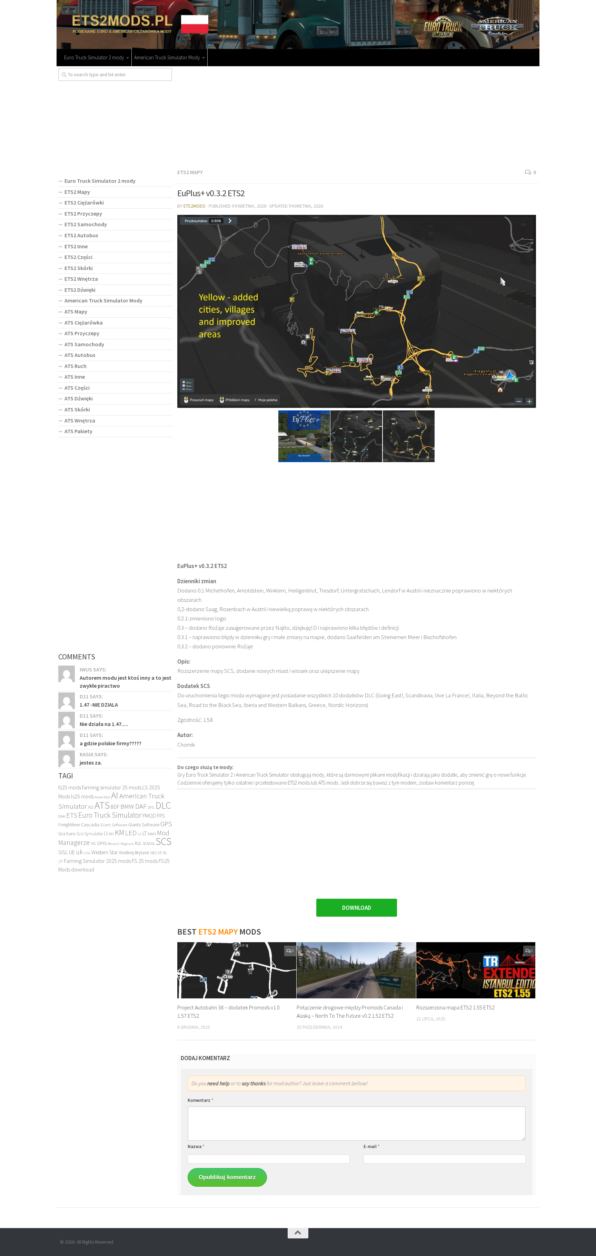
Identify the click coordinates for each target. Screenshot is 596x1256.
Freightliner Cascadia (78, 824)
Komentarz (200, 1100)
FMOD (149, 815)
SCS (163, 841)
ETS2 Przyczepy (83, 213)
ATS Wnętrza (79, 420)
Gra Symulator (89, 834)
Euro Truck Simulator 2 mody (94, 57)
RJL (138, 843)
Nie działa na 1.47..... (104, 723)
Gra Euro (66, 833)
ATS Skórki (77, 409)
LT (144, 833)
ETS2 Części (78, 256)
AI (114, 795)
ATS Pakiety (78, 431)
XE (160, 852)
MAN (152, 834)
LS (139, 833)
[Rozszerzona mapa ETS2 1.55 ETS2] (475, 970)
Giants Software (143, 824)
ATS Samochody (84, 344)
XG (165, 852)
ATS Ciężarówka (83, 322)
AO (90, 807)
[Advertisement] (356, 116)
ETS (71, 815)
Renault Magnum (121, 843)
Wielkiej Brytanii (134, 853)
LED (131, 832)
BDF (115, 807)
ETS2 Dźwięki (80, 289)
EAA (61, 816)
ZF (60, 861)
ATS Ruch (75, 365)
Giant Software (113, 825)
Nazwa (196, 1146)
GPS (166, 823)
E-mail (372, 1146)
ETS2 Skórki (78, 268)
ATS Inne (74, 376)
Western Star (104, 852)
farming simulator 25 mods (111, 787)
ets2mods (194, 206)
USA (87, 853)
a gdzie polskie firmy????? (110, 743)
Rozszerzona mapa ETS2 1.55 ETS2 (455, 1007)
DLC (163, 805)
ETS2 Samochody (85, 224)
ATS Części (77, 387)
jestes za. (91, 762)
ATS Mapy (75, 311)
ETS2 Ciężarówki (84, 202)
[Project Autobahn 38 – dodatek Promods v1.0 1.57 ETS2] (236, 970)
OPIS (102, 843)
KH (111, 834)
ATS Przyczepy (81, 333)
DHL (151, 807)
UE (72, 852)
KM (119, 832)
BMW (127, 806)
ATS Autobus (79, 354)
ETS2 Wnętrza (81, 278)
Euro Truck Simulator (109, 815)
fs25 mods (69, 787)
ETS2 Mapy (190, 172)
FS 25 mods (145, 860)
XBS (153, 852)
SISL (63, 852)
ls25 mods (82, 796)
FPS (161, 816)
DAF (141, 806)
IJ (106, 833)
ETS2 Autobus (81, 235)
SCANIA (148, 843)
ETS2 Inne (76, 246)
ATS (102, 805)
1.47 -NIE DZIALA (99, 704)
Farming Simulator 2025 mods (97, 860)
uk (79, 852)
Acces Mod (102, 797)
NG (93, 843)
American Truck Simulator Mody (167, 57)
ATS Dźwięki (78, 398)
